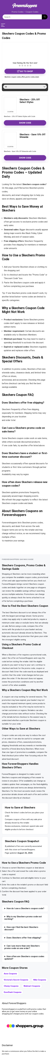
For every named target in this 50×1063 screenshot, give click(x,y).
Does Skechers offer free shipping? (24, 937)
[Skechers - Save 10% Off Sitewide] (10, 138)
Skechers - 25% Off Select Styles (29, 100)
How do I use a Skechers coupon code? (25, 908)
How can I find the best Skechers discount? (21, 928)
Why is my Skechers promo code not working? (23, 917)
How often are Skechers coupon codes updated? (24, 957)
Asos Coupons (10, 973)
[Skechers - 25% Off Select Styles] (10, 103)
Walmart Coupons (32, 986)
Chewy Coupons (11, 986)
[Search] (45, 16)
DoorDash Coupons (12, 992)
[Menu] (3, 25)
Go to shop (26, 71)
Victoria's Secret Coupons (16, 980)
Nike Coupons (39, 980)
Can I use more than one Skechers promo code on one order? (22, 947)
